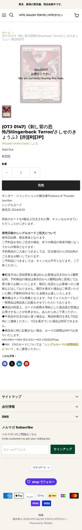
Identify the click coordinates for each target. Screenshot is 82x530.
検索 (41, 515)
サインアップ (63, 449)
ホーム (6, 32)
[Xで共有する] (12, 364)
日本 (39, 467)
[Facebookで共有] (5, 364)
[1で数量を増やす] (35, 172)
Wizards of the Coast (15, 143)
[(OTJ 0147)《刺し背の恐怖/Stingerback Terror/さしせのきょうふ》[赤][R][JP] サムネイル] (6, 112)
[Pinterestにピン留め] (26, 364)
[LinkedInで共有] (19, 364)
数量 (4, 164)
